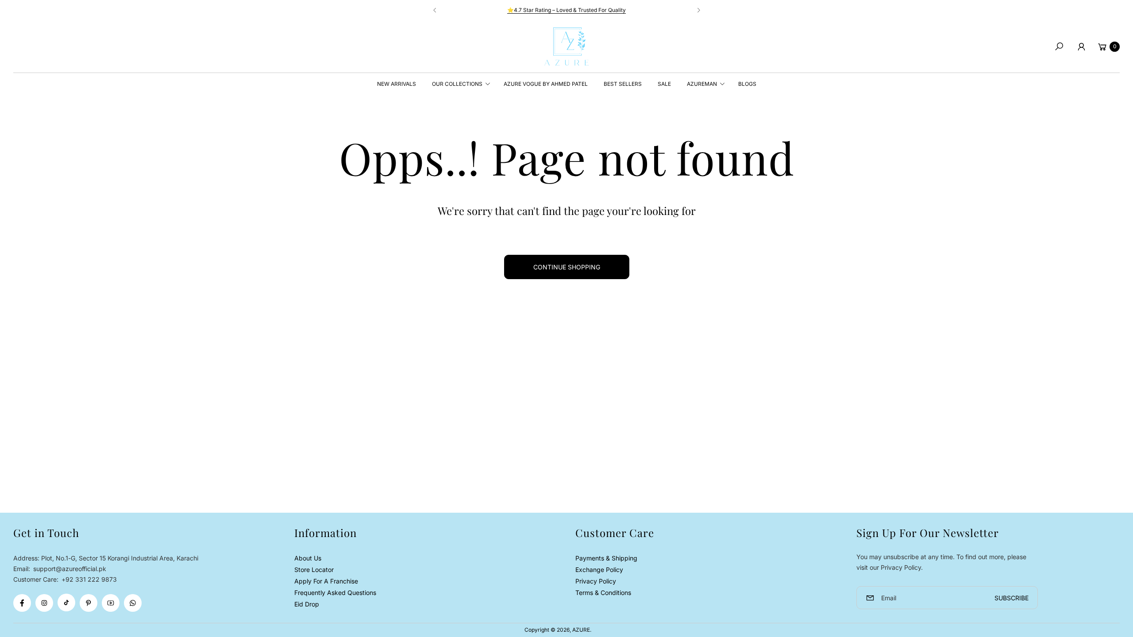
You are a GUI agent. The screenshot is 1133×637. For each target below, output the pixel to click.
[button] (1059, 46)
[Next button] (698, 10)
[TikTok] (66, 602)
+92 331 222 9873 (89, 579)
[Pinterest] (88, 603)
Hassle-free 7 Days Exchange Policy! (631, 10)
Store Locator (314, 569)
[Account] (1081, 46)
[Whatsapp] (133, 603)
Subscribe (1011, 598)
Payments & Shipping (606, 558)
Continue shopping (566, 267)
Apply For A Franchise (326, 581)
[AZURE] (566, 46)
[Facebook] (22, 603)
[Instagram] (44, 603)
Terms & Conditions (603, 592)
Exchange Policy (599, 569)
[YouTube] (110, 603)
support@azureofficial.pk (68, 568)
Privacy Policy (595, 581)
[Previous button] (435, 10)
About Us (307, 558)
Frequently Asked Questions (335, 592)
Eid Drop (306, 604)
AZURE (581, 629)
